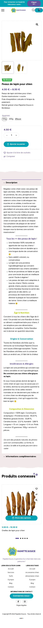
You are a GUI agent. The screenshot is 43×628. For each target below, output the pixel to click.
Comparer (10, 156)
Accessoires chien (32, 572)
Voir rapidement (36, 500)
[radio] (4, 119)
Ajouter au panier (17, 144)
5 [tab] (27, 538)
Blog (10, 583)
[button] (34, 3)
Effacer (18, 119)
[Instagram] (24, 601)
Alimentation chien (32, 576)
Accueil (11, 569)
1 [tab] (17, 538)
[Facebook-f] (18, 601)
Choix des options (23, 518)
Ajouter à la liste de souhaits (18, 153)
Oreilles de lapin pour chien (13, 530)
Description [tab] (11, 183)
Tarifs (11, 576)
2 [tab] (20, 538)
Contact (11, 587)
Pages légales (21, 605)
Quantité (6, 116)
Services (11, 572)
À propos (11, 580)
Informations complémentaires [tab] (21, 457)
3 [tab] (22, 538)
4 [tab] (24, 538)
